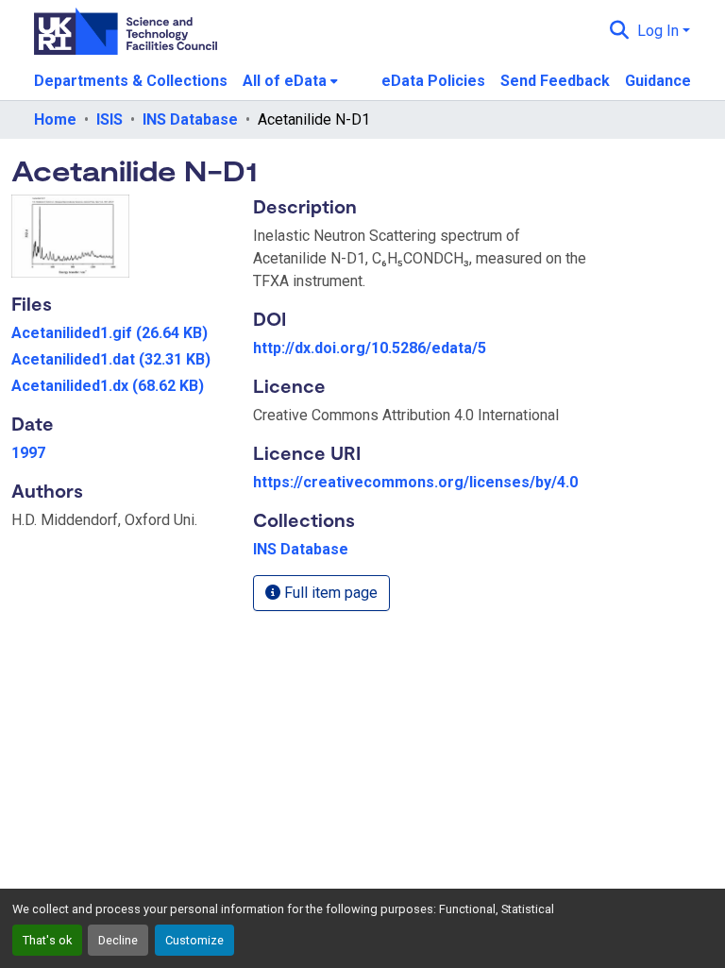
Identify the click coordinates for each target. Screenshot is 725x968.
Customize (194, 940)
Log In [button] (660, 31)
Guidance (658, 81)
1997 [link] (28, 453)
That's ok (47, 940)
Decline (118, 940)
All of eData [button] (285, 81)
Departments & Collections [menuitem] (131, 81)
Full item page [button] (329, 593)
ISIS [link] (109, 119)
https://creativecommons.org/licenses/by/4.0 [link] (415, 482)
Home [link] (55, 119)
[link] (120, 333)
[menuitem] (290, 81)
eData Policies (433, 81)
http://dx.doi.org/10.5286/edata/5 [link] (369, 348)
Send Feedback (555, 81)
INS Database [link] (190, 119)
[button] (620, 31)
